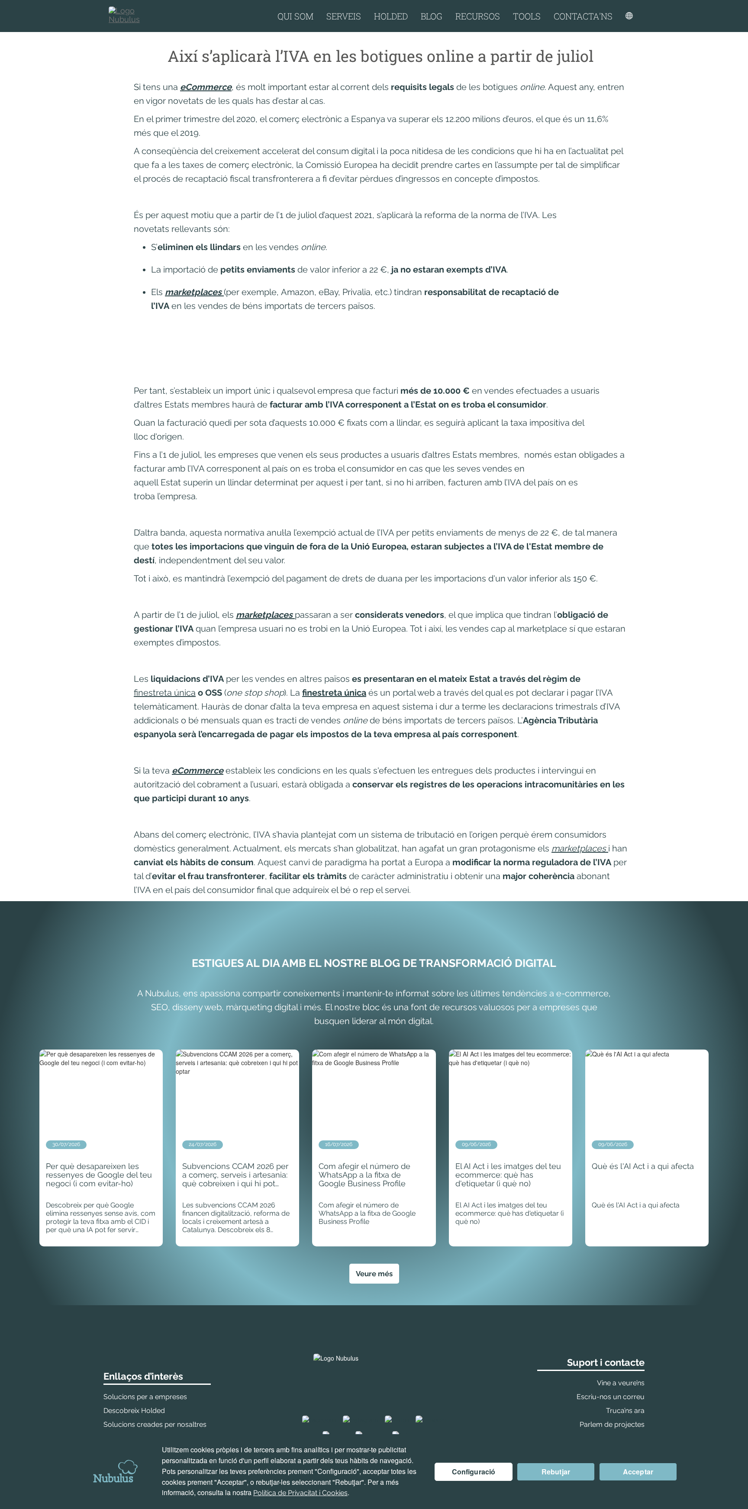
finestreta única (165, 692)
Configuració (474, 1472)
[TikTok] (397, 1419)
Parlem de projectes (612, 1424)
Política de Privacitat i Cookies (300, 1493)
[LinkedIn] (431, 1419)
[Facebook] (319, 1419)
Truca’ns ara (625, 1410)
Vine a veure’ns (621, 1383)
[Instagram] (360, 1419)
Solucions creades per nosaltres (154, 1424)
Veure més (374, 1273)
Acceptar (638, 1472)
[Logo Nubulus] (132, 16)
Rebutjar (556, 1472)
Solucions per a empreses (145, 1397)
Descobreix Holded (134, 1410)
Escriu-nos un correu (611, 1397)
